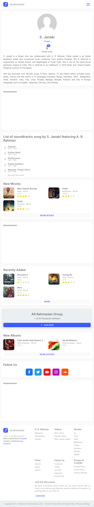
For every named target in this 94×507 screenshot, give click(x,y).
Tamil (76, 436)
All (75, 433)
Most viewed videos (62, 439)
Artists (37, 467)
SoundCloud (59, 476)
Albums (38, 464)
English (77, 454)
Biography (39, 433)
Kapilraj (24, 438)
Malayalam (78, 442)
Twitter (57, 467)
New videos (59, 433)
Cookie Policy (79, 470)
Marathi (77, 451)
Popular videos (60, 436)
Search (37, 470)
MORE (47, 301)
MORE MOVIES (47, 215)
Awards (38, 439)
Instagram (58, 473)
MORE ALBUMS (47, 354)
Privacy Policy (79, 467)
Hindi (76, 439)
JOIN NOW (48, 325)
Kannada (77, 448)
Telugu (76, 445)
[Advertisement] (47, 111)
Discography (40, 436)
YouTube (57, 470)
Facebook (58, 464)
